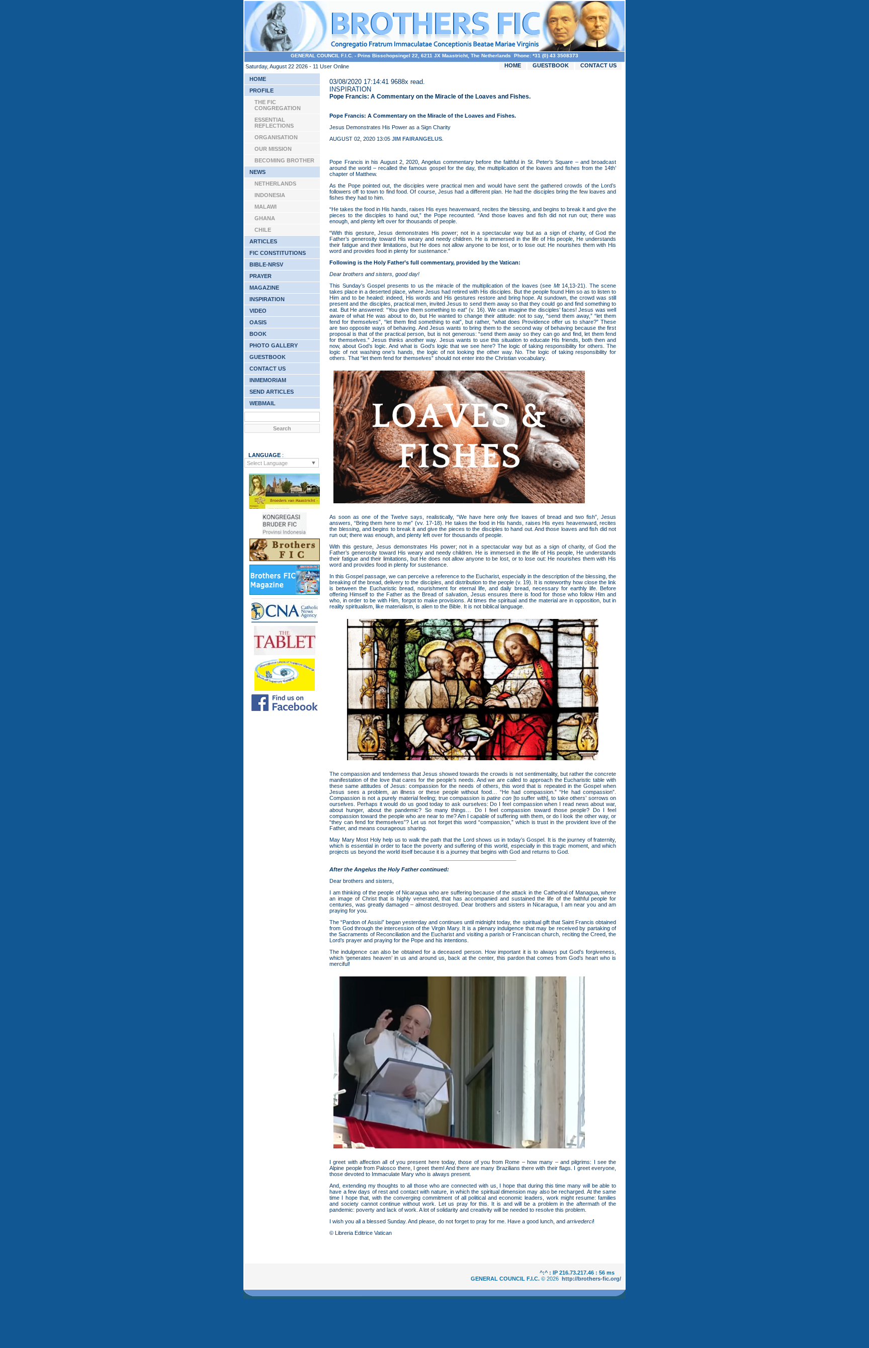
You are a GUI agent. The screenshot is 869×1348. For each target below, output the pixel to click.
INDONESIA (269, 195)
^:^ (544, 1273)
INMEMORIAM (267, 380)
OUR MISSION (273, 149)
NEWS (257, 172)
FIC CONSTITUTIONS (277, 253)
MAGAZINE (264, 288)
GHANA (264, 218)
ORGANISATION (276, 137)
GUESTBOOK (551, 65)
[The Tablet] (284, 653)
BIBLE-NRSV (266, 264)
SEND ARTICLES (271, 392)
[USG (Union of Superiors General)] (284, 689)
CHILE (262, 230)
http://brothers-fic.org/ (591, 1279)
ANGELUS (428, 139)
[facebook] (284, 709)
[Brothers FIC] (284, 559)
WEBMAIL (262, 403)
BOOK (258, 334)
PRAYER (260, 276)
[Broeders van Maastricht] (284, 507)
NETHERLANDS (275, 184)
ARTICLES (263, 241)
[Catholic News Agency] (284, 620)
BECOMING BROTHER (284, 160)
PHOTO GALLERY (273, 345)
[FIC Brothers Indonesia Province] (284, 533)
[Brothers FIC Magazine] (284, 593)
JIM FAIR (403, 139)
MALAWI (265, 207)
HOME (512, 65)
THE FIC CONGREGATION (277, 105)
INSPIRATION (267, 299)
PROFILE (261, 90)
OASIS (258, 322)
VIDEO (258, 311)
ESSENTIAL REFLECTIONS (274, 123)
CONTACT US (598, 65)
